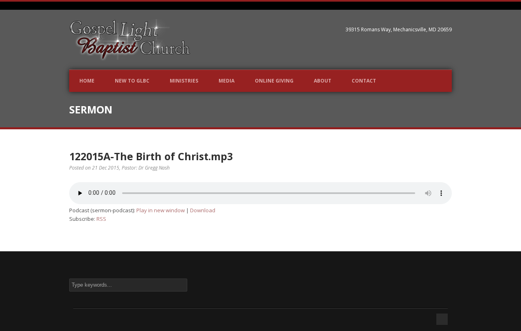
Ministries (184, 80)
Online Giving (274, 80)
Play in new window (160, 210)
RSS (101, 218)
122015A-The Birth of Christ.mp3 (151, 156)
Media (226, 80)
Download (202, 210)
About (322, 80)
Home (86, 80)
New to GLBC (132, 80)
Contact (364, 80)
